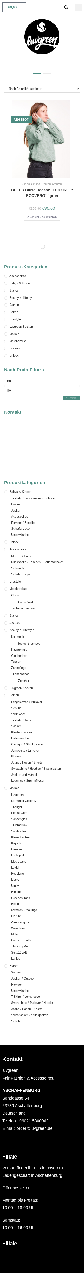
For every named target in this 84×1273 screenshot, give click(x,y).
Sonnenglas (19, 819)
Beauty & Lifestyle (21, 298)
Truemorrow (19, 825)
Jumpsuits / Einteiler (25, 750)
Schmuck (17, 568)
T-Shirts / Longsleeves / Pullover (33, 498)
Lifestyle (15, 319)
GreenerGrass (20, 898)
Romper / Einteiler (23, 522)
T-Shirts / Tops (21, 720)
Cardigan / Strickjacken (27, 744)
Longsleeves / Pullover (26, 702)
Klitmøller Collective (24, 801)
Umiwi (15, 885)
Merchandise (18, 341)
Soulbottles (18, 831)
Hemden (16, 984)
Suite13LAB (19, 952)
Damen (46, 184)
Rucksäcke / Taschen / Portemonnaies (37, 562)
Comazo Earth (21, 940)
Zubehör (23, 680)
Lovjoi (15, 867)
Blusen (35, 184)
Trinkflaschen (20, 674)
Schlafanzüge (20, 528)
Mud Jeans (18, 861)
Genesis (16, 849)
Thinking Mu (19, 946)
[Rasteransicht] (37, 77)
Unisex (14, 355)
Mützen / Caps (21, 556)
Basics (14, 290)
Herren (13, 312)
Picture (16, 916)
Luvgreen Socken (21, 326)
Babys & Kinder (20, 283)
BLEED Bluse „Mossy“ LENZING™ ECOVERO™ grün (42, 193)
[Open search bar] (66, 7)
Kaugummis (19, 649)
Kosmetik (17, 636)
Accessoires (17, 276)
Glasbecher (19, 656)
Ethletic (16, 892)
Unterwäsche (20, 534)
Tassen (16, 661)
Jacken (16, 510)
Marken (57, 184)
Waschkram (19, 928)
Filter (71, 398)
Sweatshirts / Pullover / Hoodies (33, 1003)
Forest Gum (19, 813)
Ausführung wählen (42, 217)
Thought (16, 807)
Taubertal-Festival (23, 608)
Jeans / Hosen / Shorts (26, 762)
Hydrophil (17, 855)
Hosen (15, 504)
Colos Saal (25, 602)
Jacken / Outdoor (23, 978)
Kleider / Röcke (21, 732)
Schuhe (16, 708)
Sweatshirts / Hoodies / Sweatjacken (36, 768)
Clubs (15, 595)
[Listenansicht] (47, 77)
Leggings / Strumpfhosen (28, 780)
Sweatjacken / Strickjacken (29, 1015)
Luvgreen (17, 794)
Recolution (18, 873)
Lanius (15, 958)
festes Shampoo (29, 643)
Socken (14, 348)
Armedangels (20, 922)
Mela (14, 934)
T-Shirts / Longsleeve (25, 996)
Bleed (26, 184)
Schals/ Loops (21, 574)
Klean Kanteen (21, 837)
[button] (78, 7)
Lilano (15, 879)
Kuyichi (16, 843)
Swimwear (18, 714)
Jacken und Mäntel (24, 774)
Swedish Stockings (24, 910)
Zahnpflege (18, 668)
